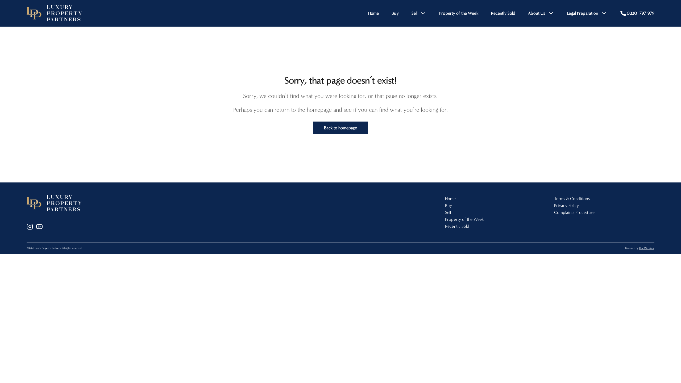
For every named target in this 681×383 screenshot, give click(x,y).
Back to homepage (340, 127)
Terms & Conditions (572, 198)
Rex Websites (646, 248)
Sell (448, 212)
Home (373, 13)
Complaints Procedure (574, 212)
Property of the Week (458, 13)
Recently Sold (503, 13)
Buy (395, 13)
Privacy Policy (566, 205)
